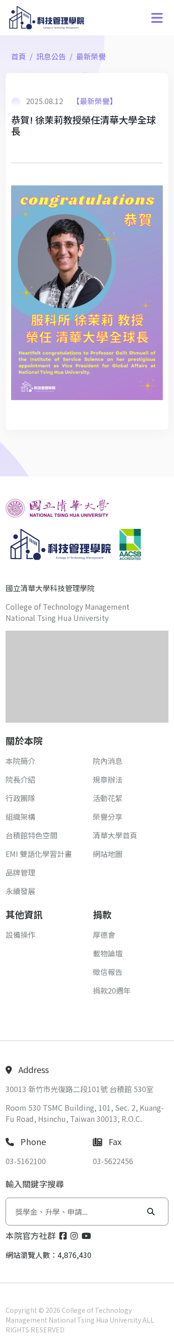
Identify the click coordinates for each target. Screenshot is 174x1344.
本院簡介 (20, 760)
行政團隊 (20, 798)
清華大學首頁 (115, 835)
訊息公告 (51, 56)
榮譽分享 (107, 816)
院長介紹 (20, 779)
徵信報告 (107, 971)
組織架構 (20, 816)
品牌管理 (20, 872)
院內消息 (107, 760)
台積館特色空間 (32, 835)
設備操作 (20, 934)
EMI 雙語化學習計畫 (39, 853)
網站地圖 (107, 853)
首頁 (18, 56)
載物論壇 (107, 953)
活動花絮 (107, 798)
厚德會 (104, 934)
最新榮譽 (91, 56)
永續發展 (20, 890)
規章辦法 (107, 779)
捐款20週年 (112, 990)
